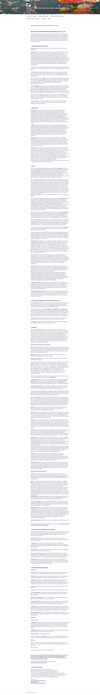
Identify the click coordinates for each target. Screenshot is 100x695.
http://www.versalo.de (35, 681)
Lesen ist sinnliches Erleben (31, 16)
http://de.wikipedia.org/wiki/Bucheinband (38, 683)
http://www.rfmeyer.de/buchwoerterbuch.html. (39, 662)
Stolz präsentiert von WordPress (31, 692)
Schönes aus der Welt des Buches (57, 16)
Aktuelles (44, 18)
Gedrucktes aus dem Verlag (43, 16)
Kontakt (49, 18)
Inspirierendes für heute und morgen (32, 18)
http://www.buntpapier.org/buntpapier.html (38, 680)
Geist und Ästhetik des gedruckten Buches (48, 9)
